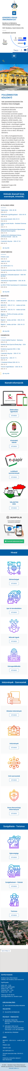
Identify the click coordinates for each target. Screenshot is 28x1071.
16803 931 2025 (5, 261)
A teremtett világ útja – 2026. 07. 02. (11, 241)
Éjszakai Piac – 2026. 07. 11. (9, 358)
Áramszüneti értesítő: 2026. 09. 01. (10, 219)
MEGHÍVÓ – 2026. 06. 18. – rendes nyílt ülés (13, 309)
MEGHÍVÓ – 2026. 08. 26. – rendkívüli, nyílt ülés (14, 300)
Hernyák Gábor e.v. (14, 1068)
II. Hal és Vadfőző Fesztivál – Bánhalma (12, 340)
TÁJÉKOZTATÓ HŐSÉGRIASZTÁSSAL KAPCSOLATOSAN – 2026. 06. (11, 236)
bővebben (14, 415)
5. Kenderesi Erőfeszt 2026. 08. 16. (10, 362)
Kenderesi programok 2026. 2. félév (10, 349)
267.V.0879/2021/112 (7, 266)
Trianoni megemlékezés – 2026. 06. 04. (11, 366)
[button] (14, 13)
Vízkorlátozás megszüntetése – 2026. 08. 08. (13, 280)
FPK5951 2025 (5, 257)
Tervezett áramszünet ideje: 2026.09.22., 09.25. (14, 270)
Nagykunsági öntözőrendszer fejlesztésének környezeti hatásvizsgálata (13, 230)
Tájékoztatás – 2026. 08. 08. (8, 210)
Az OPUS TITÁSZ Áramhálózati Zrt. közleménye (14, 285)
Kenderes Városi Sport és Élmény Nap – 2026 (13, 344)
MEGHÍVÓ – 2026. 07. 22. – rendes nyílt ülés (13, 305)
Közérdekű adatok (9, 33)
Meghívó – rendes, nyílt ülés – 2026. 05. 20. (13, 320)
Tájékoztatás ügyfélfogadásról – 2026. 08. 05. (13, 214)
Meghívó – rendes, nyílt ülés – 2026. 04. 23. (13, 324)
